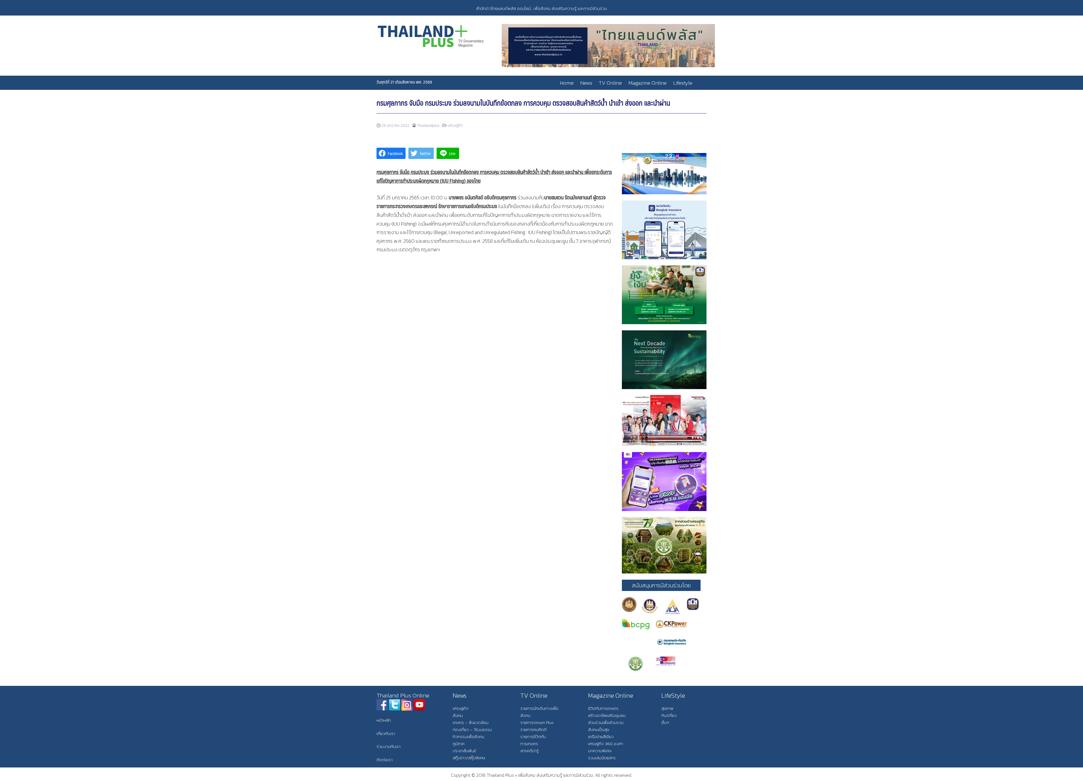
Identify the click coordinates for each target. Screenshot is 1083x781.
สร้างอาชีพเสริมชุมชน (607, 715)
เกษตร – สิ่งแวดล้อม (470, 722)
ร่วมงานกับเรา (388, 746)
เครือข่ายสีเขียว (601, 736)
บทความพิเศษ (599, 750)
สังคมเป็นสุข (598, 729)
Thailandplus (428, 125)
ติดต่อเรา (385, 759)
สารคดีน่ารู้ (529, 750)
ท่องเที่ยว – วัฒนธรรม (472, 729)
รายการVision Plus (537, 722)
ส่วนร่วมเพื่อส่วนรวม (606, 722)
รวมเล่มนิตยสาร (602, 757)
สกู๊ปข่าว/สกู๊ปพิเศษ (469, 757)
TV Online (610, 83)
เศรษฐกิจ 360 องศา (605, 743)
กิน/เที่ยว (669, 715)
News (586, 83)
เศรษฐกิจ (455, 125)
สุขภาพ (667, 708)
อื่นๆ (665, 722)
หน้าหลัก (384, 720)
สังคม (458, 715)
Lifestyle (682, 83)
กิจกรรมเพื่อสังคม (468, 736)
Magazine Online (647, 83)
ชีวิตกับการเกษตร (603, 708)
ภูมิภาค (459, 743)
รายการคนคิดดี (533, 729)
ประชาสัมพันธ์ (464, 750)
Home (567, 83)
